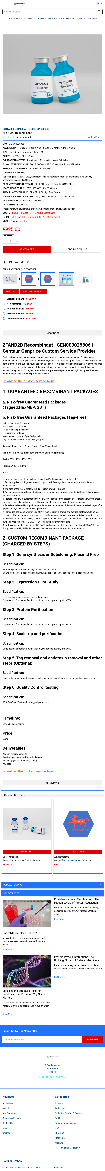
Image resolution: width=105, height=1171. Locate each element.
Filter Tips (60, 1138)
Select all (11, 291)
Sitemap (6, 1133)
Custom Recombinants (66, 1123)
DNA (57, 1128)
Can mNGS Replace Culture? (20, 933)
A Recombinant (61, 856)
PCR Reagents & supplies (67, 1147)
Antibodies (7, 1103)
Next (101, 795)
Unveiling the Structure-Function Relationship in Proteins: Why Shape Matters (24, 994)
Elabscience (59, 1167)
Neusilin (6, 1108)
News (5, 1128)
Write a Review (95, 137)
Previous (97, 795)
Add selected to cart (33, 291)
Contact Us (7, 1123)
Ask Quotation (9, 1113)
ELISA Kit (59, 1133)
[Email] (10, 262)
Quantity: (8, 235)
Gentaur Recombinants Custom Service (21, 1167)
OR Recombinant (10, 856)
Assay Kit (59, 1103)
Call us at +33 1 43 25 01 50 (52, 1076)
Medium (59, 1143)
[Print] (16, 262)
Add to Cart (26, 852)
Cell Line (59, 1118)
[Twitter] (22, 262)
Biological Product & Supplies (69, 1113)
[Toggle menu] (4, 4)
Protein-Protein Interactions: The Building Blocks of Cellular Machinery (76, 958)
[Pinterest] (28, 262)
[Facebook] (5, 262)
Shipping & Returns (11, 1118)
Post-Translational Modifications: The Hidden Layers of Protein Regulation (76, 901)
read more (8, 949)
